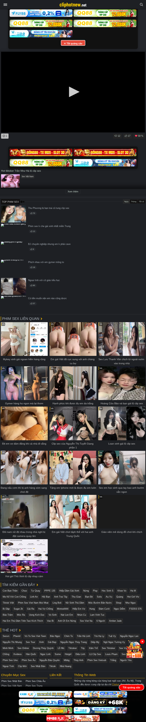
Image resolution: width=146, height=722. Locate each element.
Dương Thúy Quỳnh (43, 648)
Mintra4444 (62, 608)
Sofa (99, 596)
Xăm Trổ (93, 648)
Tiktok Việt (8, 602)
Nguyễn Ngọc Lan (129, 636)
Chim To (68, 636)
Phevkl (16, 636)
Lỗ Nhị (61, 648)
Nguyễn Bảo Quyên (50, 660)
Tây (83, 648)
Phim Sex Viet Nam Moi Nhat (33, 602)
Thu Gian (76, 596)
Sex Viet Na (86, 621)
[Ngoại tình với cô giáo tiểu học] (13, 286)
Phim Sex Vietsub (96, 660)
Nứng (86, 590)
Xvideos (17, 654)
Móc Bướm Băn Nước (100, 602)
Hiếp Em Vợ (78, 608)
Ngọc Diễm (119, 608)
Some (58, 654)
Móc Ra (21, 614)
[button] (73, 92)
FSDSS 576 (135, 608)
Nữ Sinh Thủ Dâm (75, 602)
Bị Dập (6, 608)
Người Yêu (126, 660)
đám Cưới (104, 608)
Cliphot (115, 684)
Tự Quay (35, 590)
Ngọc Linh (45, 654)
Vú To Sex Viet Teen (35, 636)
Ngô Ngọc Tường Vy (114, 642)
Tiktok (52, 666)
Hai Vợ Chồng (45, 608)
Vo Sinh (53, 614)
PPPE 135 (49, 590)
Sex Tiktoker (108, 648)
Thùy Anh (78, 660)
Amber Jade (115, 621)
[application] (73, 92)
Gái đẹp (52, 642)
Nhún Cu (81, 614)
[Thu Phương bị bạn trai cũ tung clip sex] (13, 214)
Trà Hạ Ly (99, 636)
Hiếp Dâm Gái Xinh (69, 590)
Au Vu (109, 596)
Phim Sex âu (28, 660)
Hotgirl (68, 654)
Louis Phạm (111, 654)
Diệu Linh (80, 654)
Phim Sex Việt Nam (11, 685)
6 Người (101, 621)
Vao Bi (50, 621)
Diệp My (95, 642)
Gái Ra (30, 608)
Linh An (34, 596)
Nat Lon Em (67, 614)
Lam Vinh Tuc (97, 614)
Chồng (6, 654)
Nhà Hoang (65, 666)
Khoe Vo (122, 590)
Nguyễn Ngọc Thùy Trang (73, 642)
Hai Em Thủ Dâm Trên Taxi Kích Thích (23, 621)
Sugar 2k (18, 608)
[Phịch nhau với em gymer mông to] (13, 268)
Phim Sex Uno (10, 660)
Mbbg (66, 660)
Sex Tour (30, 642)
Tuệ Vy (112, 636)
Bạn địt (89, 596)
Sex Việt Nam (27, 176)
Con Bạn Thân (10, 590)
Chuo (24, 590)
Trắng (113, 660)
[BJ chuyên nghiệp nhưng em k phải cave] (13, 250)
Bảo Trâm (8, 614)
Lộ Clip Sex (95, 654)
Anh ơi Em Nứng (67, 621)
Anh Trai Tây (60, 596)
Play (95, 590)
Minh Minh (8, 648)
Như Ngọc (130, 602)
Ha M (133, 590)
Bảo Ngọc (55, 636)
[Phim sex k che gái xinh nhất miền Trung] (13, 232)
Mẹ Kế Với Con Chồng (14, 596)
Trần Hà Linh (83, 636)
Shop (118, 602)
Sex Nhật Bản (38, 666)
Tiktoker (72, 648)
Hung (92, 608)
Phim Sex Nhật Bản (11, 681)
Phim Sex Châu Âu (35, 681)
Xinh (41, 642)
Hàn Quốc (31, 654)
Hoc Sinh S (107, 590)
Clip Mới (22, 666)
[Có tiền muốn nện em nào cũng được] (13, 304)
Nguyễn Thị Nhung (12, 642)
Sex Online (23, 648)
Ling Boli (57, 602)
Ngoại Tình (8, 666)
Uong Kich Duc (37, 614)
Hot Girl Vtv (133, 596)
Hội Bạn (46, 596)
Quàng (119, 596)
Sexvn (6, 636)
